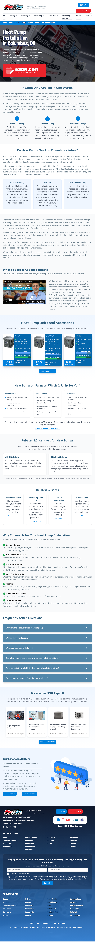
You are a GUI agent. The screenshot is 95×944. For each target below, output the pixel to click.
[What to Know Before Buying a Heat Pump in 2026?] (58, 722)
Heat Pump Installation (45, 23)
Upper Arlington (76, 905)
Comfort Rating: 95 (22, 351)
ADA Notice (34, 923)
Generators (30, 846)
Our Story (74, 838)
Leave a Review (29, 794)
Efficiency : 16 (82, 355)
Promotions (8, 846)
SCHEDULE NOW (83, 11)
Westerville (74, 909)
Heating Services (26, 23)
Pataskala (52, 909)
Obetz (50, 905)
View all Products (47, 371)
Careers (73, 846)
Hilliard (28, 915)
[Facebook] (58, 820)
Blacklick (6, 902)
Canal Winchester (10, 905)
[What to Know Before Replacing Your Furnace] (37, 722)
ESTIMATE (83, 5)
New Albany (52, 902)
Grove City (29, 912)
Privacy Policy (77, 879)
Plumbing (29, 841)
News (50, 843)
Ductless (29, 849)
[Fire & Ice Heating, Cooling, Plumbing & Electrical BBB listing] (76, 820)
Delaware (7, 912)
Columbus (7, 909)
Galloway (29, 905)
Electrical (29, 843)
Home (5, 23)
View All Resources (47, 741)
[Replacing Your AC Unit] (15, 722)
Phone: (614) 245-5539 (13, 824)
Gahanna (28, 899)
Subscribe (47, 883)
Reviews (51, 841)
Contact (73, 841)
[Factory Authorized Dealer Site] (82, 820)
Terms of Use (59, 923)
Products (51, 838)
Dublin (5, 915)
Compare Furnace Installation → (47, 429)
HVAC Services (31, 838)
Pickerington (53, 912)
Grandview (29, 909)
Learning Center (10, 841)
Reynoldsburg (75, 899)
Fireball (73, 843)
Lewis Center (53, 899)
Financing (7, 843)
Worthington (75, 915)
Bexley (5, 899)
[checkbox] (8, 873)
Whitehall (73, 912)
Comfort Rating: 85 (52, 353)
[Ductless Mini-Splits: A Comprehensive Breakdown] (79, 722)
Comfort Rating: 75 (83, 351)
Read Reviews (9, 794)
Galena (28, 902)
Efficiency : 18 (52, 357)
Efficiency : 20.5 (22, 355)
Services (13, 23)
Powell (50, 915)
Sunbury (73, 902)
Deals (78, 15)
